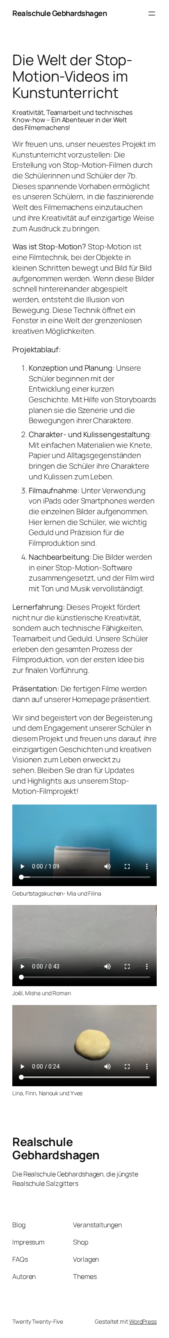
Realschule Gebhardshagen (59, 13)
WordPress (143, 1321)
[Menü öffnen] (152, 13)
